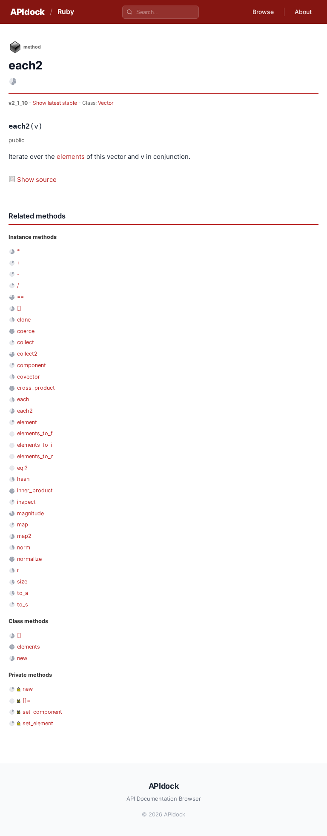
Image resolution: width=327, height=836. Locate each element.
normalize (29, 559)
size (22, 581)
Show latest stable (55, 103)
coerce (25, 331)
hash (23, 479)
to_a (22, 593)
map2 (24, 536)
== (20, 296)
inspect (26, 502)
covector (28, 376)
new (22, 658)
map (22, 524)
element (27, 422)
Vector (106, 103)
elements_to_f (35, 433)
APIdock (27, 12)
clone (24, 319)
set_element (38, 723)
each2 (25, 411)
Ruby (65, 11)
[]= (26, 700)
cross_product (36, 388)
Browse (263, 11)
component (31, 365)
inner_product (35, 490)
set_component (42, 712)
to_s (22, 604)
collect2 (27, 353)
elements (71, 156)
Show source (37, 179)
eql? (22, 468)
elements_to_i (34, 445)
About (303, 11)
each (23, 399)
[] (19, 308)
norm (23, 547)
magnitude (30, 513)
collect (25, 342)
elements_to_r (35, 456)
